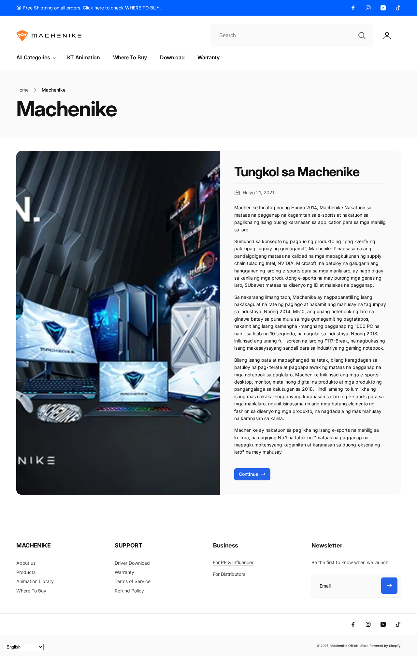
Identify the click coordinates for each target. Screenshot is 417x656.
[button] (35, 57)
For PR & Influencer (233, 562)
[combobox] (291, 35)
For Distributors (229, 574)
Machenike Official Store (349, 646)
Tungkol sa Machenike (296, 171)
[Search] (361, 35)
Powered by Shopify (385, 646)
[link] (88, 7)
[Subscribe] (389, 585)
